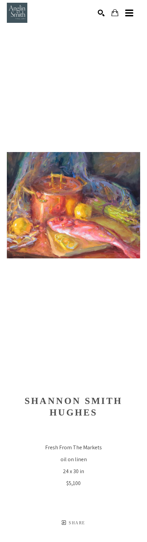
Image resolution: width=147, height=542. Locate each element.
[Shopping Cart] (114, 13)
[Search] (101, 13)
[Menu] (129, 13)
